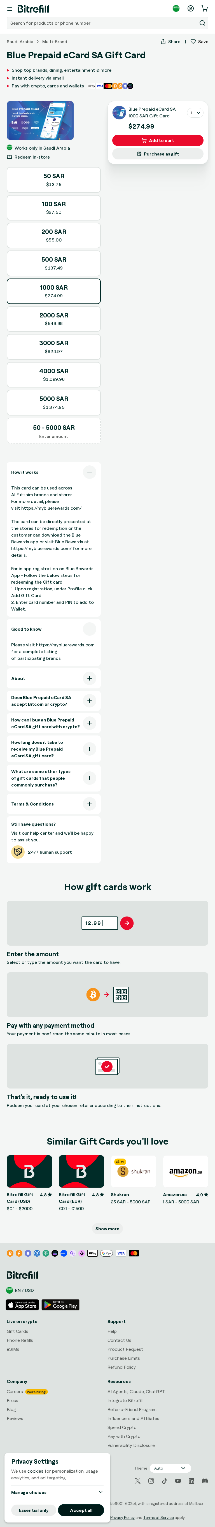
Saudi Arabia (20, 41)
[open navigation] (9, 9)
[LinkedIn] (191, 1481)
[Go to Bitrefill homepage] (33, 9)
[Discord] (205, 1481)
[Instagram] (151, 1481)
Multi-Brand (54, 41)
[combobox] (102, 23)
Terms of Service (158, 1517)
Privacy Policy (122, 1517)
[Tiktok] (164, 1481)
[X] (137, 1480)
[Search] (202, 23)
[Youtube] (178, 1481)
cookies (35, 1471)
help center (42, 833)
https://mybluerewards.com (65, 645)
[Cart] (205, 8)
